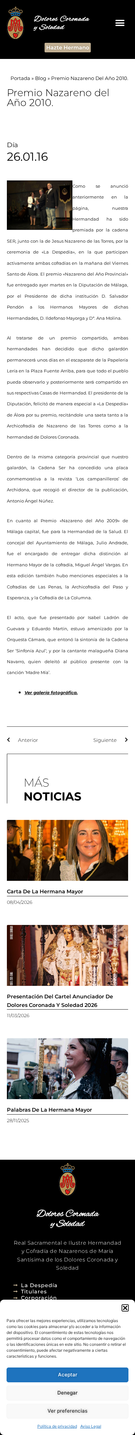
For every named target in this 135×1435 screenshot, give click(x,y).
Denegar (67, 1393)
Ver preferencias (67, 1411)
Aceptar (67, 1374)
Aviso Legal (90, 1426)
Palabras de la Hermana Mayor (49, 1110)
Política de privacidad (57, 1426)
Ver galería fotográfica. (51, 692)
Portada (20, 78)
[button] (125, 1308)
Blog (40, 78)
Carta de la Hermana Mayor (45, 891)
